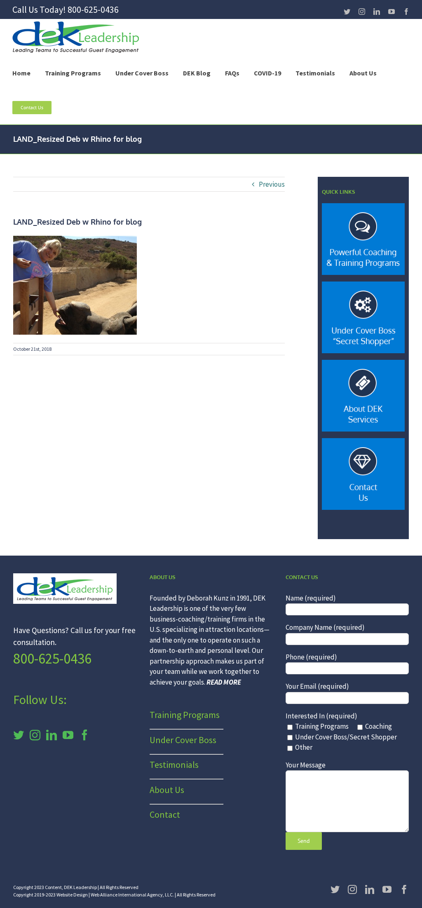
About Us (167, 789)
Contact (165, 814)
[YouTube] (68, 735)
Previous (272, 184)
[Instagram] (35, 735)
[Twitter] (18, 735)
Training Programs (185, 714)
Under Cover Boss (183, 740)
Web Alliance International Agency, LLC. (132, 895)
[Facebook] (84, 735)
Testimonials (174, 764)
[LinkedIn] (51, 735)
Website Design (72, 895)
